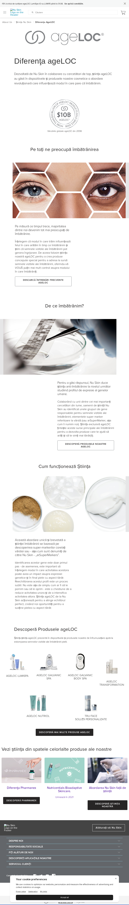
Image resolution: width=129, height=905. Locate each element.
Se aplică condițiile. (74, 4)
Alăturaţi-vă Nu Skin (109, 827)
